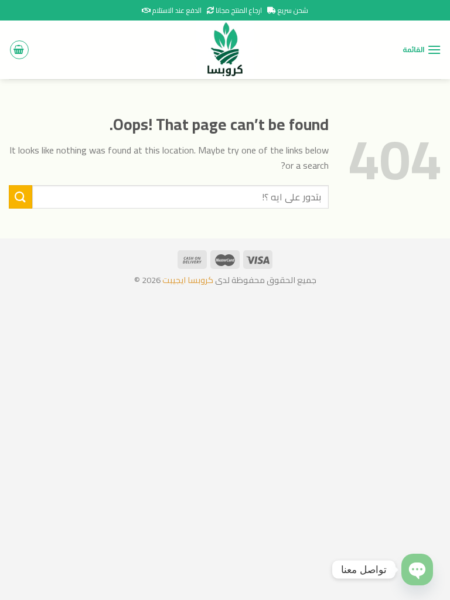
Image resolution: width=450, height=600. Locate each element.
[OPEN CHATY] (417, 569)
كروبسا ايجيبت (187, 280)
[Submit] (20, 196)
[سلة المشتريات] (19, 49)
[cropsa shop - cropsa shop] (225, 50)
